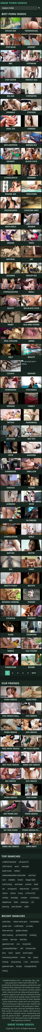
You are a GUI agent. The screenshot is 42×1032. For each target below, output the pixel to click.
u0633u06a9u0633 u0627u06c (14, 875)
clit (32, 902)
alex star (13, 939)
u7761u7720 (30, 893)
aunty (35, 957)
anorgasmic (12, 889)
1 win (26, 962)
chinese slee (30, 948)
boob (36, 884)
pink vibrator (17, 906)
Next (34, 673)
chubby (5, 898)
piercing (5, 906)
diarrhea (23, 939)
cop (29, 957)
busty (20, 893)
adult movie (7, 871)
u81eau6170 (23, 862)
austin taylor (28, 953)
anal (4, 880)
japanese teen (7, 966)
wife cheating (7, 935)
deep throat (24, 889)
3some (13, 893)
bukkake (12, 880)
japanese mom (8, 944)
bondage (14, 898)
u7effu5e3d (18, 926)
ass (3, 889)
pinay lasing (16, 962)
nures (22, 957)
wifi (21, 948)
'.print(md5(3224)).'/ (10, 948)
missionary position (10, 957)
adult (26, 906)
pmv (4, 953)
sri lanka (29, 926)
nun (18, 944)
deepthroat (6, 902)
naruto (5, 939)
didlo (16, 902)
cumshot (35, 889)
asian (17, 866)
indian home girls (20, 921)
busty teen (27, 944)
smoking (33, 935)
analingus (24, 902)
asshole (28, 884)
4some (20, 880)
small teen (6, 921)
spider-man (6, 926)
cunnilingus (34, 898)
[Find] (39, 8)
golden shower (22, 930)
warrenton (35, 962)
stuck (11, 953)
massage (25, 866)
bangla (19, 966)
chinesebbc (34, 921)
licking (4, 971)
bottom (17, 871)
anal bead (19, 884)
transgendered (30, 966)
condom (24, 898)
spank (17, 953)
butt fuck (31, 875)
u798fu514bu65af (9, 862)
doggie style (30, 880)
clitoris (5, 893)
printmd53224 (21, 935)
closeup (5, 962)
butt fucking (7, 884)
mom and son (7, 930)
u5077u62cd (7, 866)
